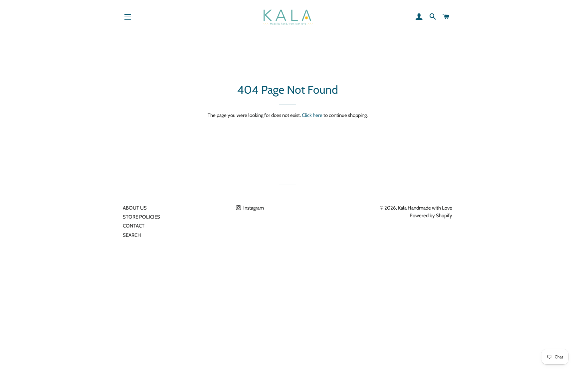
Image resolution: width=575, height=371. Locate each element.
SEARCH (132, 235)
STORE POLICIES (141, 217)
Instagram (253, 208)
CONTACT (133, 226)
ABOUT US (135, 208)
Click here (312, 115)
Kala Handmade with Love (425, 208)
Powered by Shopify (431, 216)
